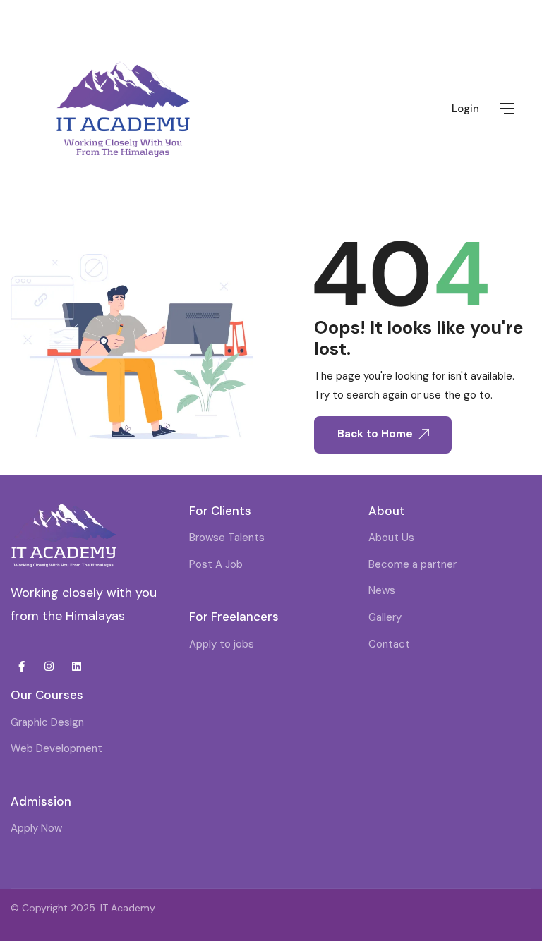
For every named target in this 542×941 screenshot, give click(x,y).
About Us (391, 537)
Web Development (56, 748)
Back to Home (375, 434)
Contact (389, 644)
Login (465, 109)
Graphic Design (47, 722)
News (381, 590)
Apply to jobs (221, 644)
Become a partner (412, 564)
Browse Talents (227, 537)
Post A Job (216, 564)
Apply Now (36, 828)
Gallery (385, 617)
